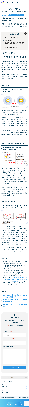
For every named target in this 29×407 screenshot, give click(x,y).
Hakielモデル (16, 172)
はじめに (4, 390)
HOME (2, 397)
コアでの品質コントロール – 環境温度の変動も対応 (15, 301)
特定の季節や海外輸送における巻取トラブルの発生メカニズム (15, 296)
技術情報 (7, 397)
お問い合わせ (15, 404)
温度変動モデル (13, 397)
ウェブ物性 (5, 392)
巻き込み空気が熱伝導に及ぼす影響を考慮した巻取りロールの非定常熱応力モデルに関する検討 (15, 279)
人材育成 (4, 384)
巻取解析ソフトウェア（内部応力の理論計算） (15, 305)
